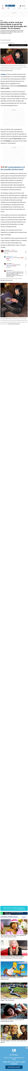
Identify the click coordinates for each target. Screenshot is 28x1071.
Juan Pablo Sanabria (6, 40)
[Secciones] (2, 6)
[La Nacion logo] (10, 5)
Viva (1, 20)
